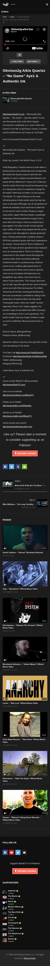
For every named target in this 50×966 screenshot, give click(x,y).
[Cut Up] (5, 919)
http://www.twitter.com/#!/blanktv (17, 406)
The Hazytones (14, 933)
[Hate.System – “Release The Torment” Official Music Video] (25, 610)
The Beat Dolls (14, 912)
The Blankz (13, 896)
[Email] (24, 852)
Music (12, 17)
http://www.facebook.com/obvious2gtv (30, 356)
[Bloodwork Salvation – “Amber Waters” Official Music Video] (25, 649)
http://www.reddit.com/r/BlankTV (17, 416)
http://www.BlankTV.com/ (14, 385)
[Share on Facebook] (5, 466)
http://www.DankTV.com (13, 114)
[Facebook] (5, 852)
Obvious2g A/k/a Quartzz (21, 98)
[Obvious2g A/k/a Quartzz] (6, 100)
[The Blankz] (5, 897)
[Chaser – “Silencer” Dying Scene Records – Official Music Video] (25, 802)
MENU (5, 12)
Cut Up (11, 917)
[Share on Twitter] (11, 466)
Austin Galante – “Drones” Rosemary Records (23, 552)
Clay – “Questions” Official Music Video (20, 589)
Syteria (11, 939)
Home (5, 17)
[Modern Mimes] (5, 908)
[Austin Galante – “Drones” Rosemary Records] (25, 537)
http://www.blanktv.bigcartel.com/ (17, 427)
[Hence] (5, 903)
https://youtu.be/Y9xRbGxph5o (29, 353)
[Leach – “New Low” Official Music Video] (25, 688)
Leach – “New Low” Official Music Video (20, 703)
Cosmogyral (13, 923)
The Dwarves (13, 928)
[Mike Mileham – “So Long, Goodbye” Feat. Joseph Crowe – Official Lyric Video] (25, 503)
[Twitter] (18, 852)
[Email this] (24, 466)
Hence (10, 901)
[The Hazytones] (5, 935)
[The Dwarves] (5, 929)
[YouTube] (11, 852)
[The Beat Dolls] (5, 913)
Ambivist (12, 891)
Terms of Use (30, 958)
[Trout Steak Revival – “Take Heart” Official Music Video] (25, 724)
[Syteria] (5, 940)
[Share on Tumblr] (18, 466)
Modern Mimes (14, 907)
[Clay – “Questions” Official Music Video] (25, 573)
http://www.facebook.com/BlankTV (18, 395)
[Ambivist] (5, 892)
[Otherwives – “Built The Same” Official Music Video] (25, 763)
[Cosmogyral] (5, 924)
